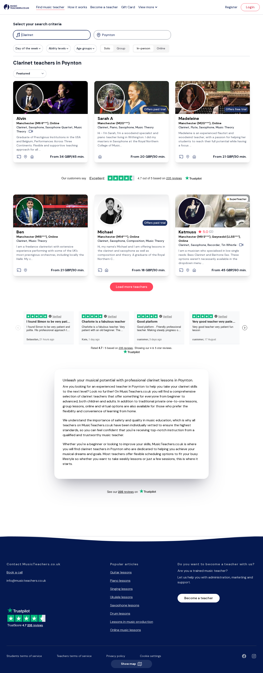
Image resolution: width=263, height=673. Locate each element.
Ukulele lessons (121, 597)
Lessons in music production (131, 622)
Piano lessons (120, 580)
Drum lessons (120, 613)
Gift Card (128, 7)
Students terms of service (24, 656)
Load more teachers (131, 287)
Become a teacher (104, 7)
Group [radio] (121, 48)
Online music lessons (125, 630)
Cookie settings (150, 656)
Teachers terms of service (74, 656)
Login (250, 7)
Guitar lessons (121, 572)
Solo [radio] (107, 48)
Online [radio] (161, 48)
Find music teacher (50, 7)
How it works (77, 7)
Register (231, 7)
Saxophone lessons (124, 605)
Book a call (15, 572)
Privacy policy (115, 656)
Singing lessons (121, 589)
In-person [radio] (143, 48)
